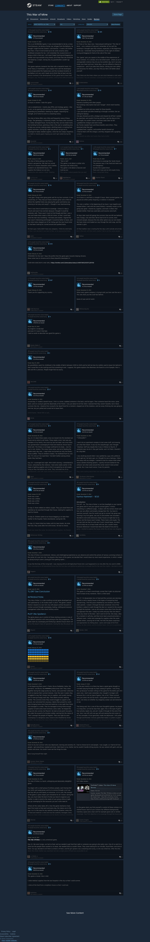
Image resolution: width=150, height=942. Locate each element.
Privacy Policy (5, 931)
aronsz (33, 666)
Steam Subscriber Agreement (9, 936)
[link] (9, 940)
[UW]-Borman (35, 309)
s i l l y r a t (34, 177)
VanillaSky (82, 535)
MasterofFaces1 (84, 725)
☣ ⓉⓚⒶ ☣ (34, 856)
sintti (32, 236)
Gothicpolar (34, 272)
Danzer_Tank (83, 630)
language (118, 2)
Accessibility (4, 934)
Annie (32, 418)
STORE (51, 5)
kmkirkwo (34, 892)
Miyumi (33, 630)
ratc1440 (33, 381)
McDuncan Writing (36, 535)
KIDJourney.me (84, 309)
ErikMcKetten (83, 82)
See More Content (75, 913)
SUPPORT (77, 5)
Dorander (33, 141)
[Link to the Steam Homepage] (34, 7)
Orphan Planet (100, 177)
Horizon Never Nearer (37, 761)
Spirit (32, 476)
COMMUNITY (60, 5)
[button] (44, 24)
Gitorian (33, 820)
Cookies (12, 934)
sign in (112, 2)
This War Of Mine (34, 840)
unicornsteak (35, 82)
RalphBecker (67, 177)
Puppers (33, 571)
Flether (81, 236)
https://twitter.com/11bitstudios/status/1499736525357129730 (72, 263)
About (69, 5)
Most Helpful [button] (41, 24)
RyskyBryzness (35, 725)
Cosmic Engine (84, 820)
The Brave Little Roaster (86, 476)
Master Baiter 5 (35, 345)
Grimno (81, 141)
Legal (14, 931)
